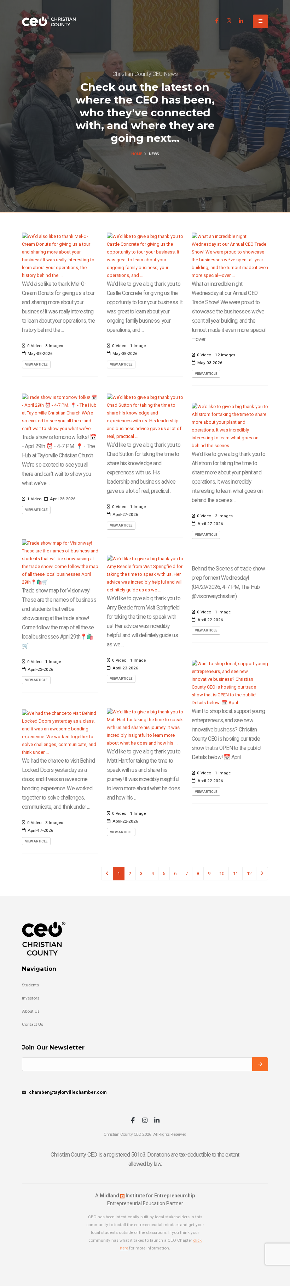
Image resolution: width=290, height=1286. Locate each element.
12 (249, 873)
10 (221, 873)
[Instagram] (229, 21)
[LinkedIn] (241, 21)
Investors (30, 998)
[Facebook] (217, 21)
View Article (36, 364)
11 (235, 873)
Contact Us (32, 1024)
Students (30, 984)
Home (136, 154)
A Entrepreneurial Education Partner (145, 1199)
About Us (31, 1011)
